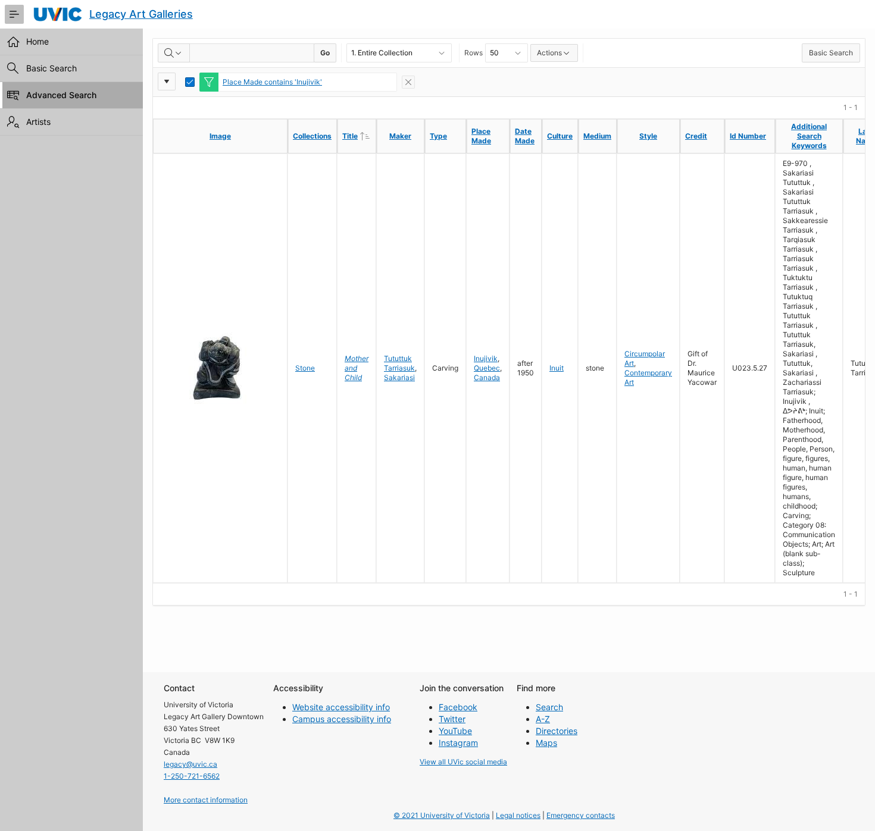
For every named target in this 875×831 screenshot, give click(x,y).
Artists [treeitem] (38, 122)
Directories (556, 731)
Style (648, 135)
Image (220, 135)
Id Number (748, 135)
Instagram (458, 743)
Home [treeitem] (37, 41)
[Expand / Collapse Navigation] (14, 14)
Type (438, 135)
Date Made (525, 136)
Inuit (556, 367)
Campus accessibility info (341, 719)
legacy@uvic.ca (190, 764)
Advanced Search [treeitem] (61, 95)
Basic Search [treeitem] (51, 68)
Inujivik (486, 358)
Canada (487, 377)
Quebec (487, 367)
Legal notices (518, 815)
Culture (560, 135)
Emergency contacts (580, 815)
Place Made (481, 136)
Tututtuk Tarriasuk (399, 363)
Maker (400, 135)
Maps (546, 743)
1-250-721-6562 (192, 776)
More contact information (206, 799)
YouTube (455, 731)
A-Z (543, 719)
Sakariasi (399, 377)
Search (549, 707)
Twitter (452, 719)
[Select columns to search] (174, 52)
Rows (473, 52)
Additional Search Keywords (809, 136)
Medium (597, 135)
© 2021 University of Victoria (441, 815)
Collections (312, 135)
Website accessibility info (341, 707)
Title (359, 135)
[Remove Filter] (408, 82)
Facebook (458, 707)
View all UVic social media (463, 761)
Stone (305, 367)
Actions (549, 52)
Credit (696, 135)
